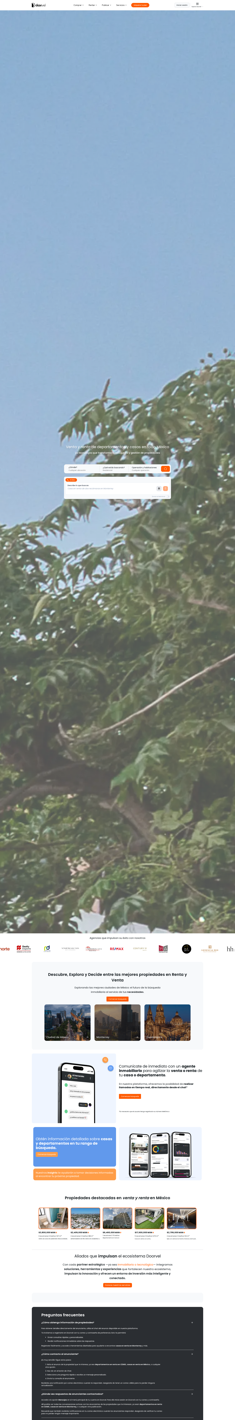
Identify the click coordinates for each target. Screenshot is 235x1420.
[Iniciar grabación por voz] (159, 488)
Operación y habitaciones (144, 467)
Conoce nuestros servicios (117, 1285)
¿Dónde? (73, 467)
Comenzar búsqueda (117, 999)
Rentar (92, 5)
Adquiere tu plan (140, 5)
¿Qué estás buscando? (114, 467)
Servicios (120, 5)
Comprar (78, 5)
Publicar (105, 5)
